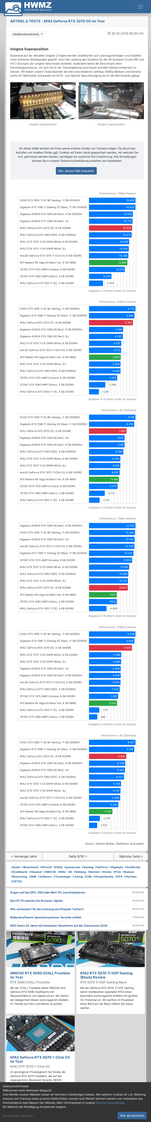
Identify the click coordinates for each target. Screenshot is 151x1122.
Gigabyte (116, 867)
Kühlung (80, 871)
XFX (118, 876)
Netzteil (94, 871)
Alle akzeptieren (132, 1115)
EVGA (58, 867)
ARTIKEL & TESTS (25, 21)
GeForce (101, 867)
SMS (32, 876)
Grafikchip (132, 867)
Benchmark (30, 867)
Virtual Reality (103, 876)
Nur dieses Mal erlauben (76, 171)
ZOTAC (16, 881)
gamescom (72, 867)
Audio (15, 867)
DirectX (46, 867)
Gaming (88, 867)
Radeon (128, 871)
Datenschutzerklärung (110, 1102)
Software (45, 876)
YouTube (130, 876)
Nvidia (106, 871)
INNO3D (50, 871)
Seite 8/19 (77, 856)
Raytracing (19, 876)
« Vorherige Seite (24, 856)
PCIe (117, 871)
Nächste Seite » (131, 856)
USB (88, 876)
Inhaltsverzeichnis (26, 34)
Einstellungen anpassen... (19, 1115)
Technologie (62, 876)
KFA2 (62, 871)
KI (70, 871)
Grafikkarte (19, 871)
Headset (35, 871)
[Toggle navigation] (140, 7)
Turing (78, 876)
